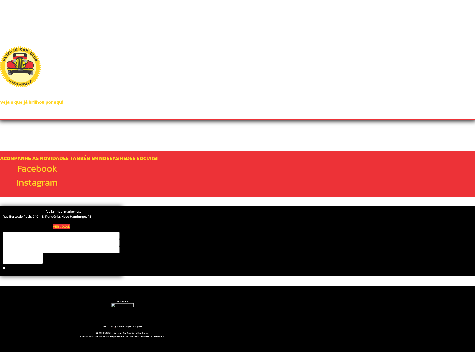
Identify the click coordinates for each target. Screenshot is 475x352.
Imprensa (328, 7)
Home (171, 7)
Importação (253, 7)
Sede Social (209, 7)
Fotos (270, 7)
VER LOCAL (61, 226)
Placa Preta (231, 7)
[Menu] (355, 7)
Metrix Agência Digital (130, 326)
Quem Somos (188, 7)
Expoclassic (308, 7)
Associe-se (287, 7)
